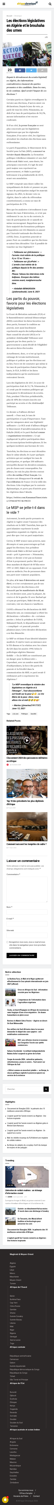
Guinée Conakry (16, 1316)
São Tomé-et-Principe (19, 1380)
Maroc (12, 1273)
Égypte (13, 1266)
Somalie (13, 1416)
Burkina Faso (15, 1299)
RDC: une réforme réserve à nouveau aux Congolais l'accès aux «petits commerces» (32, 1042)
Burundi (13, 1392)
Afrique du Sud (16, 1438)
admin (10, 1197)
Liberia (12, 1323)
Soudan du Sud (16, 1423)
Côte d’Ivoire (15, 1306)
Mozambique (15, 1466)
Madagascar (15, 1455)
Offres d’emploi (25, 1493)
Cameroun (14, 1359)
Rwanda (13, 1412)
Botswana (14, 1445)
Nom (9, 907)
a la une (15, 714)
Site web (10, 930)
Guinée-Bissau (16, 1320)
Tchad (12, 1376)
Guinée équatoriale (17, 1366)
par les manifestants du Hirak (30, 590)
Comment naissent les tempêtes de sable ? (27, 844)
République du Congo (18, 1373)
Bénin (12, 1296)
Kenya (12, 1406)
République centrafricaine (20, 1356)
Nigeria (13, 1333)
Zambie (13, 1479)
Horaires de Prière (21, 1496)
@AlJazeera (33, 252)
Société (33, 714)
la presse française (27, 125)
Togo (12, 1343)
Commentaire (13, 874)
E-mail (10, 918)
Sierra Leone (15, 1340)
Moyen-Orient (15, 1280)
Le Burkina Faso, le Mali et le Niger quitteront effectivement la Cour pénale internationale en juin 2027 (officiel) (27, 981)
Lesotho (13, 1452)
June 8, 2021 (34, 291)
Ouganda (14, 1409)
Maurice (13, 1462)
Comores (13, 1449)
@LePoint (31, 261)
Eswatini (13, 1476)
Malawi (13, 1459)
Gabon (12, 1363)
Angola (13, 1442)
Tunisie (13, 1283)
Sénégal (13, 1337)
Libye (12, 1270)
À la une (12, 795)
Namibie (13, 1469)
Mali (11, 1326)
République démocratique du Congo (24, 1369)
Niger (12, 1330)
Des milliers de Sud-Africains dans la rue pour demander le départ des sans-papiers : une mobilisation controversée (25, 1031)
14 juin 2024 (12, 808)
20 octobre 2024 (16, 764)
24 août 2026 (19, 1197)
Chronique (18, 16)
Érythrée (13, 1399)
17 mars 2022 (12, 847)
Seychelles (14, 1472)
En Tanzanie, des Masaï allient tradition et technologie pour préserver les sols (30, 1221)
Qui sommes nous (25, 1490)
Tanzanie (14, 1426)
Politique (24, 714)
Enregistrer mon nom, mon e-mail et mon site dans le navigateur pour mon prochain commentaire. (27, 945)
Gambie (13, 1309)
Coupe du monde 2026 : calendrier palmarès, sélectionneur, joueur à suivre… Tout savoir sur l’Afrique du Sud (26, 1061)
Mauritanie (14, 1277)
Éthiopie (13, 1402)
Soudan (13, 1419)
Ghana (12, 1313)
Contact (36, 1496)
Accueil (9, 16)
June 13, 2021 (18, 708)
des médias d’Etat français (24, 475)
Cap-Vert (13, 1303)
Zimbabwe (14, 1483)
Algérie (13, 1263)
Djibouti (13, 1395)
